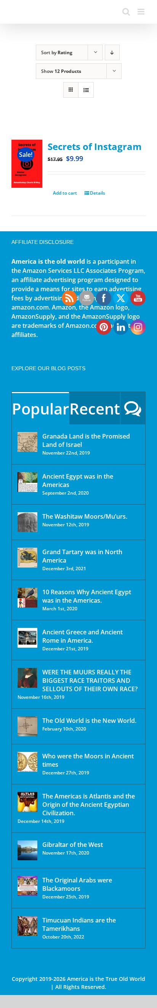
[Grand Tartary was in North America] (27, 558)
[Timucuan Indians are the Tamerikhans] (27, 926)
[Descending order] (112, 52)
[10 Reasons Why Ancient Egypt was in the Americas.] (27, 598)
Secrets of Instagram (95, 146)
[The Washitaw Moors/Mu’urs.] (27, 522)
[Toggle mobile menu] (142, 12)
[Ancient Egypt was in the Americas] (27, 482)
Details (97, 193)
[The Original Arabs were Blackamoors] (27, 886)
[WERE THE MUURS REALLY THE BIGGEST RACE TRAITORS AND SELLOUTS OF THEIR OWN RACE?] (27, 678)
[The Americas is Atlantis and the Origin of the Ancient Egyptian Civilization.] (27, 802)
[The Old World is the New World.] (27, 726)
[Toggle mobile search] (126, 12)
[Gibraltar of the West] (27, 850)
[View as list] (85, 89)
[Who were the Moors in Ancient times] (27, 762)
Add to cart (65, 193)
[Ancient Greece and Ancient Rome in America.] (27, 638)
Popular (40, 408)
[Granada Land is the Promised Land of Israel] (27, 442)
